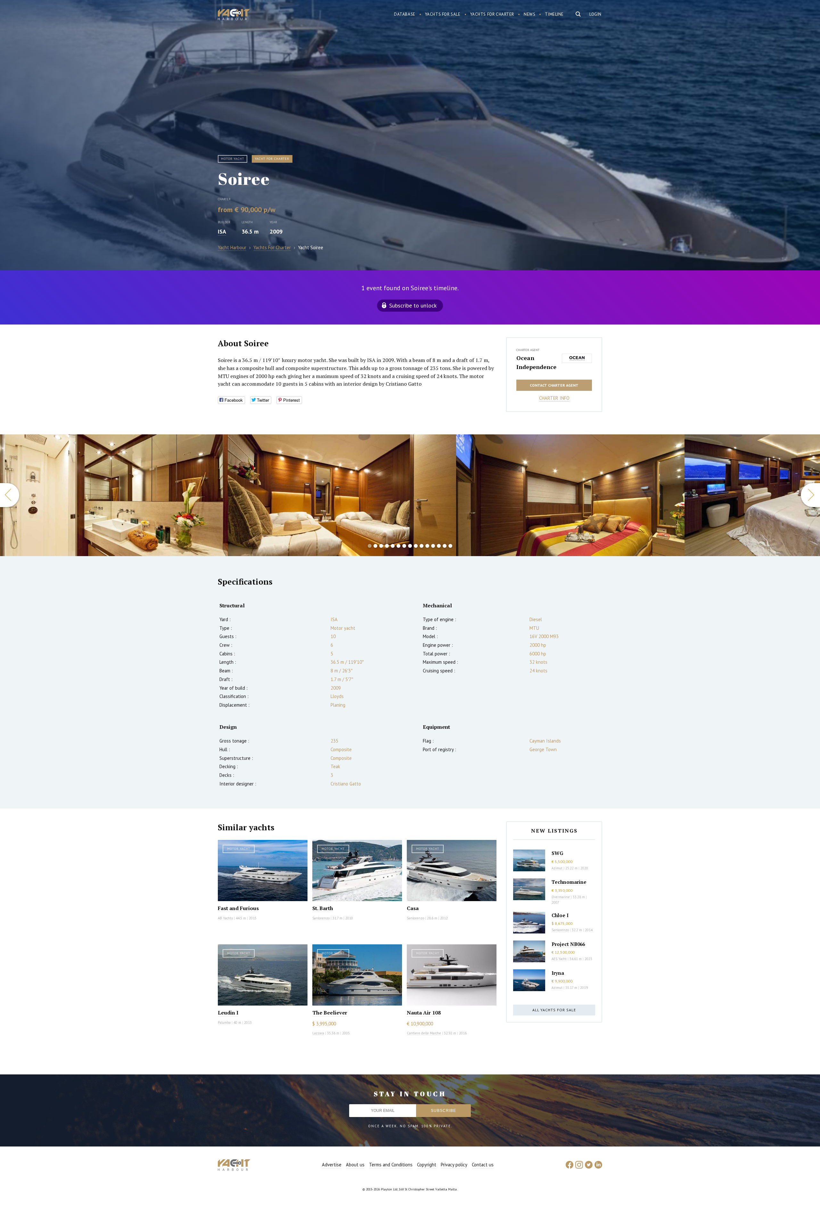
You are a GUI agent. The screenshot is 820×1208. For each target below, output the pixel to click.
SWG (557, 853)
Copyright (426, 1165)
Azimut (557, 868)
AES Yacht (559, 959)
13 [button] (439, 546)
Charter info (554, 398)
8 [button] (410, 546)
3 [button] (381, 546)
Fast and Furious (238, 908)
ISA (222, 231)
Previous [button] (9, 495)
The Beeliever (329, 1012)
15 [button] (450, 546)
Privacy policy (454, 1165)
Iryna (558, 973)
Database (404, 14)
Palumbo (224, 1022)
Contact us (483, 1165)
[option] (114, 495)
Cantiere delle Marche (424, 1033)
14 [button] (445, 546)
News (529, 14)
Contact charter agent (554, 385)
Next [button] (810, 495)
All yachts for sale (554, 1009)
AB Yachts (225, 918)
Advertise (331, 1165)
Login (595, 14)
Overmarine (561, 897)
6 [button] (398, 546)
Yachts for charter (492, 14)
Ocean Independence (536, 362)
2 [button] (375, 546)
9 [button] (416, 546)
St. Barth (322, 908)
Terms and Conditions (391, 1165)
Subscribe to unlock (413, 305)
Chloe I (560, 915)
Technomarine (569, 882)
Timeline (554, 14)
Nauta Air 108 (424, 1012)
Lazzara (318, 1033)
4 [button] (387, 546)
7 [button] (404, 546)
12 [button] (433, 546)
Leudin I (228, 1012)
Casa (413, 908)
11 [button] (427, 546)
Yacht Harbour (234, 15)
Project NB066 (568, 944)
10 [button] (421, 546)
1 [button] (370, 546)
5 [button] (393, 546)
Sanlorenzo (321, 918)
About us (355, 1165)
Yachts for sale (443, 14)
